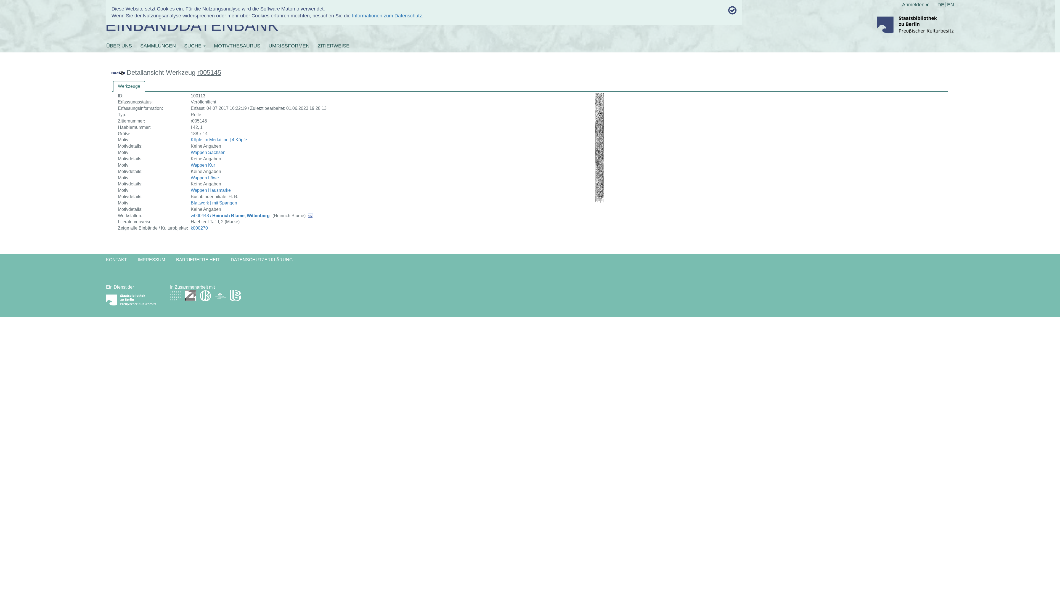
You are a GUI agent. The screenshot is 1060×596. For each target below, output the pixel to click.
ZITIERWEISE (333, 46)
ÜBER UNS (119, 46)
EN (950, 4)
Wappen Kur (203, 165)
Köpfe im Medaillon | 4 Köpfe (219, 139)
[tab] (129, 86)
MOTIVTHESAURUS (237, 46)
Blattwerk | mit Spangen (214, 203)
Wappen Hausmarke (211, 190)
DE (940, 4)
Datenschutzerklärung (262, 259)
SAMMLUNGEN (158, 46)
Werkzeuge (129, 86)
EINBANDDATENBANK (192, 25)
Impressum (151, 259)
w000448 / (230, 215)
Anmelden (914, 4)
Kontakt (116, 259)
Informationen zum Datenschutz (387, 15)
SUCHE (193, 46)
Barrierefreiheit (198, 259)
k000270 (199, 228)
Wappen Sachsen (208, 152)
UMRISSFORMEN (289, 46)
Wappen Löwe (205, 177)
